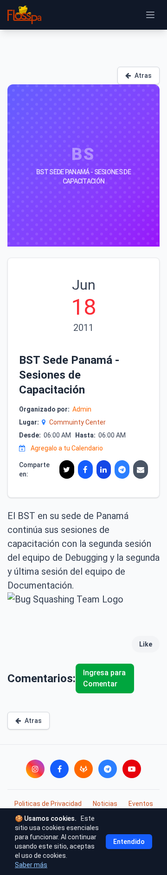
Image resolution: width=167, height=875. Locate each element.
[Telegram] (107, 769)
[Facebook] (59, 769)
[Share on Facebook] (85, 469)
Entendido (129, 841)
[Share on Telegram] (122, 469)
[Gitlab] (83, 769)
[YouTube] (131, 769)
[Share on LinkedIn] (103, 469)
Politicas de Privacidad (48, 803)
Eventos (140, 803)
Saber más (31, 865)
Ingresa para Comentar (104, 678)
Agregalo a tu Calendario (67, 448)
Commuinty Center (77, 422)
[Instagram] (35, 769)
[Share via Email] (140, 469)
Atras (143, 75)
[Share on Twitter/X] (66, 469)
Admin (81, 409)
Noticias (105, 803)
